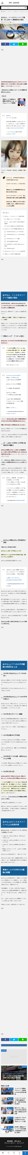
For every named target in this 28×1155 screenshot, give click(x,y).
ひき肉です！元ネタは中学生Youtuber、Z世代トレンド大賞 (20, 1119)
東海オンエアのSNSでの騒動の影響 (11, 254)
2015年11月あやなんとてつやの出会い (14, 231)
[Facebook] (5, 44)
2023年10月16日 (9, 248)
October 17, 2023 (10, 134)
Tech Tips (9, 1150)
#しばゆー (12, 577)
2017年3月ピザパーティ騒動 (12, 238)
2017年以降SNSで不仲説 (11, 241)
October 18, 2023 (10, 413)
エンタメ (9, 11)
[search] (25, 7)
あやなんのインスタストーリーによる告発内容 (14, 251)
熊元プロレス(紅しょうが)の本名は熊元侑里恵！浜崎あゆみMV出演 (21, 1110)
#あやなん (17, 577)
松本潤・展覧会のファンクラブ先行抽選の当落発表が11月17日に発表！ (20, 1129)
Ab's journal (18, 1146)
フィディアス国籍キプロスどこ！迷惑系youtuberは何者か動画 (20, 1091)
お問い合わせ (17, 1141)
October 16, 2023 (20, 500)
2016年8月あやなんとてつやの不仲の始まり (14, 235)
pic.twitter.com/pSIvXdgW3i (13, 375)
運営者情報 (10, 1141)
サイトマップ (20, 1143)
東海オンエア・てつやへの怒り (12, 219)
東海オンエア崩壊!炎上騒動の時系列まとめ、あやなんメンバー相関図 (10, 101)
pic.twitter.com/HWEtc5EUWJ (14, 580)
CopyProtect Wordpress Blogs (17, 1150)
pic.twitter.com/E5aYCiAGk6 (16, 128)
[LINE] (23, 44)
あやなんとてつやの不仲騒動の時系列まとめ (13, 228)
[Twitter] (14, 44)
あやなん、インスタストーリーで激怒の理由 (13, 216)
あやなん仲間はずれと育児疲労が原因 (13, 226)
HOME (3, 11)
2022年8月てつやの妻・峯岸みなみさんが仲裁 (14, 245)
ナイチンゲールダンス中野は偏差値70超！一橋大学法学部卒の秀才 (20, 1101)
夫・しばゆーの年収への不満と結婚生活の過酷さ (14, 222)
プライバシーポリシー (10, 1143)
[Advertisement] (14, 65)
